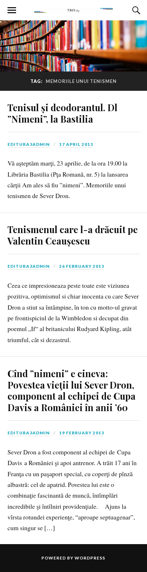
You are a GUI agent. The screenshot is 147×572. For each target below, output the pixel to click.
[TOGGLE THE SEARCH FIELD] (135, 10)
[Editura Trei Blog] (73, 10)
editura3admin (28, 144)
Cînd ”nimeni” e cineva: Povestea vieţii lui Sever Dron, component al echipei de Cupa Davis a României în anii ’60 (71, 390)
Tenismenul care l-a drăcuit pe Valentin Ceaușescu (72, 235)
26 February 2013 (81, 266)
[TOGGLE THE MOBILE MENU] (11, 10)
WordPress (90, 558)
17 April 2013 (76, 144)
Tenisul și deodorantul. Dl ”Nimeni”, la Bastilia (62, 113)
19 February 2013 (81, 432)
